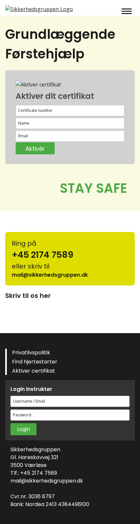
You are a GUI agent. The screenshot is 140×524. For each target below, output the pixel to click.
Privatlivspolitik (31, 352)
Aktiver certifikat (33, 371)
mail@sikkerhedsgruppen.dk (46, 481)
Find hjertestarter (34, 361)
